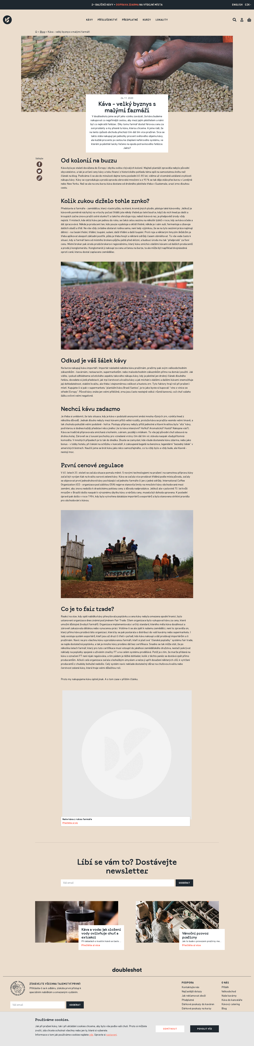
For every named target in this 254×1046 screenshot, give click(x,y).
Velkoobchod (229, 991)
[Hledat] (234, 20)
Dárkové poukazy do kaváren (198, 1004)
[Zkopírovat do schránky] (39, 178)
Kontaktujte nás (190, 987)
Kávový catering (231, 1004)
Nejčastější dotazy (192, 991)
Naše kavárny (229, 996)
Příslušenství (107, 19)
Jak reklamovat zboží (194, 996)
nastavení (111, 1035)
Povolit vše (204, 1028)
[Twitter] (39, 171)
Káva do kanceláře (232, 1000)
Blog (42, 32)
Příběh (225, 987)
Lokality (162, 19)
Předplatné (130, 19)
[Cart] (249, 20)
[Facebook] (39, 164)
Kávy (89, 19)
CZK (247, 4)
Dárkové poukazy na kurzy (196, 1008)
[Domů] (36, 32)
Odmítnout (170, 1028)
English (237, 4)
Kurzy (147, 19)
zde (91, 1035)
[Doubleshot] (7, 19)
